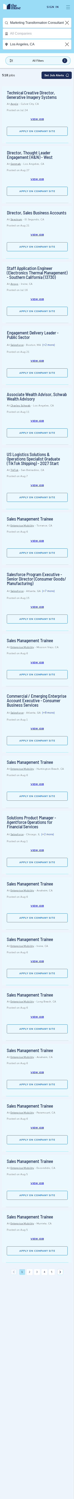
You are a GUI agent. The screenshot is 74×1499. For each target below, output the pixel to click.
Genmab (15, 164)
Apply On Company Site (37, 131)
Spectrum (16, 219)
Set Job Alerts (54, 75)
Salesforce (17, 345)
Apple (14, 104)
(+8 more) (48, 713)
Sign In (53, 7)
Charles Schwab (20, 405)
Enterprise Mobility (22, 525)
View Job (37, 119)
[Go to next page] (60, 1272)
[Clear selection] (67, 22)
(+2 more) (48, 345)
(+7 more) (48, 591)
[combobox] (40, 23)
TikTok (14, 470)
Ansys (14, 284)
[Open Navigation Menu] (68, 7)
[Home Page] (14, 7)
